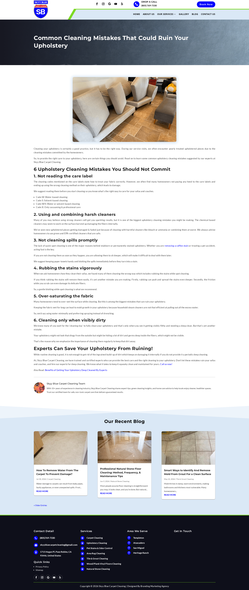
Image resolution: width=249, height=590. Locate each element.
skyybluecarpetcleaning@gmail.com (58, 544)
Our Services (165, 14)
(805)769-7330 (47, 537)
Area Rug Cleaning (96, 553)
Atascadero (139, 542)
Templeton (138, 537)
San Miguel (138, 548)
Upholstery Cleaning (97, 543)
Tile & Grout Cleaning (185, 479)
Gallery (184, 14)
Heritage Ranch (141, 552)
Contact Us (208, 14)
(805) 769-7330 (149, 5)
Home (136, 14)
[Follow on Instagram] (103, 3)
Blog (195, 14)
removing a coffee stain (176, 245)
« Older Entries (40, 505)
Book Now (206, 4)
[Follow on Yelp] (122, 3)
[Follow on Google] (109, 3)
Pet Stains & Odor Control (99, 548)
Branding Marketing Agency (155, 586)
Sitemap (39, 570)
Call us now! (166, 364)
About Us (148, 14)
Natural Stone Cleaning (120, 481)
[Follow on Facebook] (97, 3)
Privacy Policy (42, 566)
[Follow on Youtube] (115, 3)
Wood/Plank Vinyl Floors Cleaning (104, 563)
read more (42, 491)
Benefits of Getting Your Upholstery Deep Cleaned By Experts (76, 370)
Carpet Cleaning (53, 479)
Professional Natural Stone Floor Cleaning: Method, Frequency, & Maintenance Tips (120, 472)
